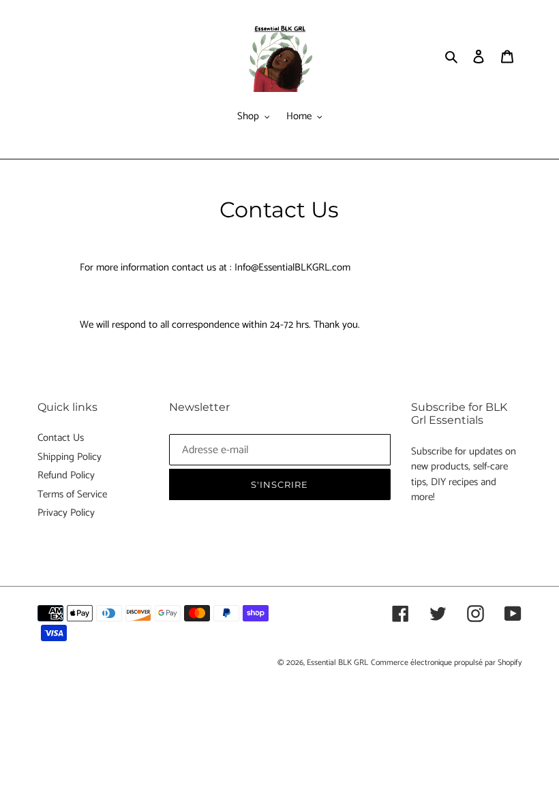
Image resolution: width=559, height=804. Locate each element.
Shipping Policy (69, 456)
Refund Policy (66, 475)
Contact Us (60, 437)
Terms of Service (72, 494)
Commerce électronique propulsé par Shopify (446, 662)
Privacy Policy (66, 512)
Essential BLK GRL (337, 662)
